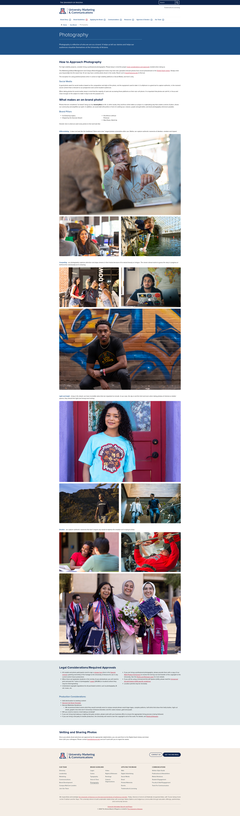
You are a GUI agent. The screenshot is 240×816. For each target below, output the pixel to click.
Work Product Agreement (132, 675)
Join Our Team (64, 788)
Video (107, 771)
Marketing (62, 777)
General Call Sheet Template (71, 703)
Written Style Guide (158, 771)
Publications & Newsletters (161, 774)
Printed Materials (126, 783)
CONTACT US (155, 755)
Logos (92, 771)
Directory (62, 771)
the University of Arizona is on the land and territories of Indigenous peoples (103, 797)
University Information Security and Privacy (120, 806)
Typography (94, 777)
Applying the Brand (96, 20)
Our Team (158, 20)
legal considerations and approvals (138, 67)
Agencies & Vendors (143, 20)
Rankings (108, 777)
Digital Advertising (127, 774)
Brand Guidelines (79, 20)
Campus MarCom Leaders (67, 785)
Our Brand (73, 25)
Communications (113, 20)
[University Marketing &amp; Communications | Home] (78, 11)
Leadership (63, 774)
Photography (94, 783)
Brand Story (64, 20)
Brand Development (65, 783)
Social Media (125, 777)
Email (123, 780)
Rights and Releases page (145, 677)
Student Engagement (159, 780)
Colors (92, 774)
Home (65, 25)
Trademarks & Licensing (172, 8)
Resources (127, 20)
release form (98, 672)
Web (122, 771)
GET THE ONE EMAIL (172, 755)
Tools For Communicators (160, 785)
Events (123, 785)
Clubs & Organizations (110, 781)
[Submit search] (177, 2)
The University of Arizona (135, 809)
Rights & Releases (111, 774)
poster (92, 681)
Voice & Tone (94, 780)
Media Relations (157, 777)
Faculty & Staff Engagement (161, 783)
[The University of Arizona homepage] (71, 2)
